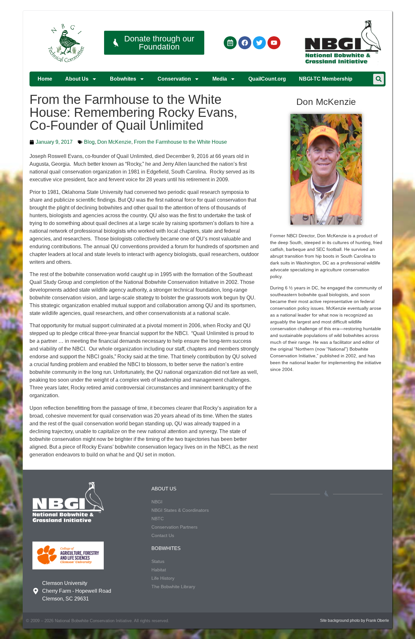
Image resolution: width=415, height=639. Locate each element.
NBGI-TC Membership (325, 79)
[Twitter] (259, 42)
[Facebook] (244, 42)
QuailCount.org (267, 79)
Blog (89, 142)
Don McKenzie (114, 142)
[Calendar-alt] (230, 42)
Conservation (174, 79)
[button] (378, 79)
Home (45, 79)
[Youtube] (273, 42)
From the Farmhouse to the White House (180, 142)
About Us (77, 79)
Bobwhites (123, 79)
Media (219, 79)
